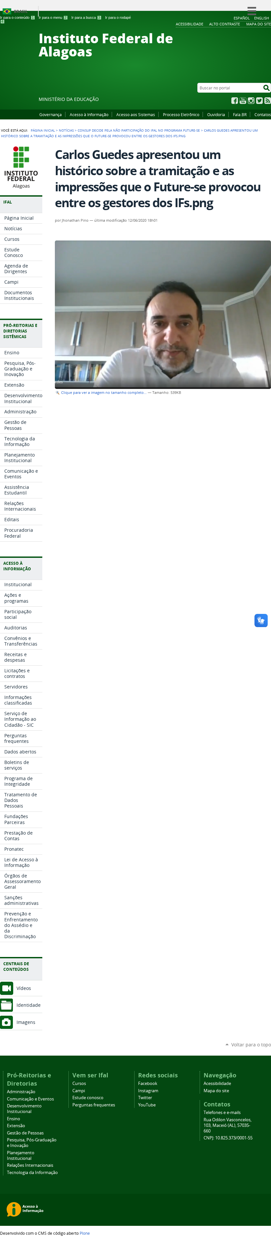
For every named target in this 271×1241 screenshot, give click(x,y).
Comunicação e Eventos (30, 1099)
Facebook (234, 100)
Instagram (251, 100)
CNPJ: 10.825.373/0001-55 (228, 1138)
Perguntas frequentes (93, 1105)
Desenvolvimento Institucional (24, 1108)
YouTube (243, 100)
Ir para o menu (52, 17)
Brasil (21, 11)
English (261, 18)
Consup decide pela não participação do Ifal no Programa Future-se (139, 130)
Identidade (29, 1005)
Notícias (66, 130)
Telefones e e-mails (222, 1112)
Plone (85, 1233)
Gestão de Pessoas (25, 1133)
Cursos (79, 1083)
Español (242, 18)
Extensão (16, 1126)
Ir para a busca (85, 17)
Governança (50, 114)
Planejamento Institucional (20, 1155)
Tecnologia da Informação (32, 1172)
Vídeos (24, 988)
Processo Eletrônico (181, 114)
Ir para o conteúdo (17, 17)
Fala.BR (240, 114)
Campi (78, 1091)
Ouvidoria (216, 114)
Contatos (262, 114)
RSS (267, 100)
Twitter (259, 100)
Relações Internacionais (30, 1165)
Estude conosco (87, 1097)
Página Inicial (43, 130)
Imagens (26, 1022)
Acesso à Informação (89, 114)
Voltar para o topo (251, 1044)
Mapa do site (216, 1091)
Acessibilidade (217, 1083)
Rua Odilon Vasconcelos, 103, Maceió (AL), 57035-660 (228, 1125)
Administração (21, 1092)
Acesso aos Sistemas (135, 114)
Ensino (13, 1119)
